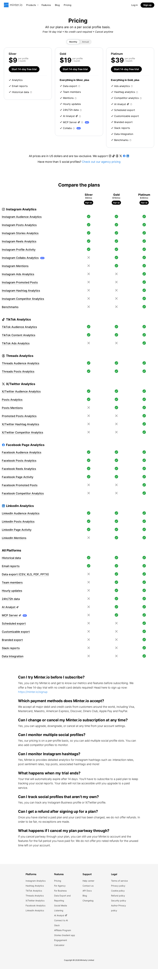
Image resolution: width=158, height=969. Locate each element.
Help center (88, 880)
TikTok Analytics (34, 890)
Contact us (88, 885)
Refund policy (118, 895)
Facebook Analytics (35, 905)
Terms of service (119, 880)
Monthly (73, 42)
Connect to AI (61, 920)
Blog (57, 5)
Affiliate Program (62, 930)
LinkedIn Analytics (35, 910)
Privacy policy (118, 885)
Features (46, 5)
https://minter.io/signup (33, 691)
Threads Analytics (35, 895)
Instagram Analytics (36, 880)
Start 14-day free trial (24, 69)
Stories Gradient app (64, 935)
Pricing (67, 5)
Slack (57, 925)
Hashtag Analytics (35, 885)
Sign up (147, 5)
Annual (85, 42)
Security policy (118, 900)
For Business (60, 890)
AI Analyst (59, 915)
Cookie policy (118, 890)
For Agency (60, 885)
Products (31, 5)
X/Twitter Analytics (35, 900)
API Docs (87, 890)
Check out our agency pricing (101, 161)
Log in (134, 5)
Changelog (88, 900)
